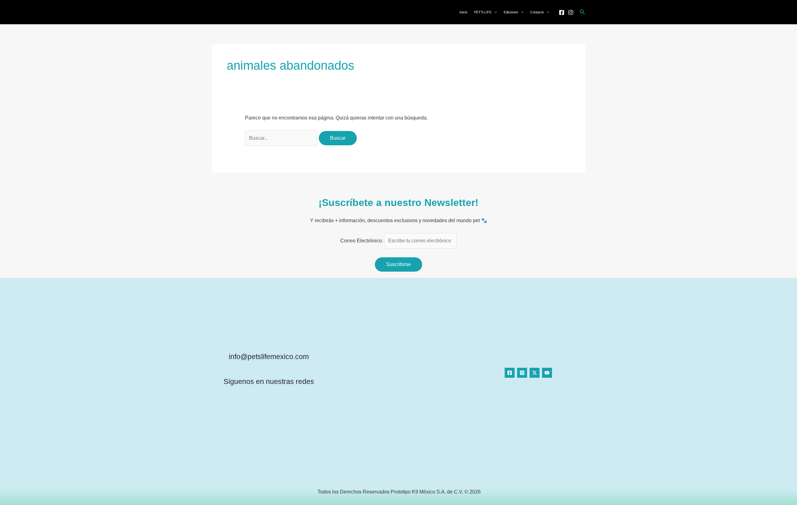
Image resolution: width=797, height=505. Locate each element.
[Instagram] (570, 12)
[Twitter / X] (535, 373)
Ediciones (511, 12)
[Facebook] (561, 12)
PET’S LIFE (483, 12)
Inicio (463, 12)
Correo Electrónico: (362, 240)
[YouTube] (547, 373)
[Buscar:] (282, 138)
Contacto (537, 12)
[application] (494, 12)
